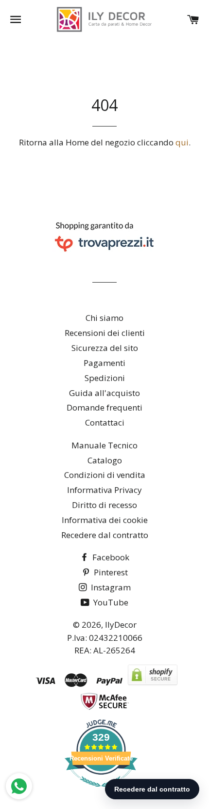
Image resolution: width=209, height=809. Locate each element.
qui (182, 142)
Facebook (109, 557)
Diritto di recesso (104, 504)
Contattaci (104, 422)
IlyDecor (121, 624)
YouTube (109, 602)
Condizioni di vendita (104, 474)
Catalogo (104, 460)
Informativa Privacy (104, 489)
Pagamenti (104, 362)
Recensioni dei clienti (105, 332)
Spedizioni (105, 377)
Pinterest (110, 572)
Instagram (110, 587)
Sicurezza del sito (104, 347)
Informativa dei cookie (105, 519)
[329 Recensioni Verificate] (101, 791)
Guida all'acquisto (104, 392)
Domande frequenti (104, 407)
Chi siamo (104, 317)
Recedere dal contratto (104, 534)
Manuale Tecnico (104, 445)
